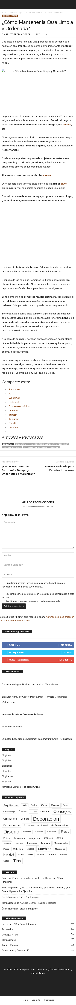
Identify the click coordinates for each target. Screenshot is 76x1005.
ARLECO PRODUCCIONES (18, 34)
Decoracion (46, 819)
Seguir (68, 652)
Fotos (6, 838)
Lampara (19, 843)
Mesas (6, 849)
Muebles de (60, 849)
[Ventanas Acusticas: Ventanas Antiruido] (38, 708)
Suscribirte (65, 659)
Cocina (34, 811)
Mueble (30, 849)
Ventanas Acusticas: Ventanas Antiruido (22, 714)
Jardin (60, 838)
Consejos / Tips (16, 12)
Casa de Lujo (9, 811)
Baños (34, 805)
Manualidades (61, 843)
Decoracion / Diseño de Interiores (19, 924)
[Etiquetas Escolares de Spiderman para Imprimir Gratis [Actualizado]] (38, 732)
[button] (70, 5)
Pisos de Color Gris (12, 726)
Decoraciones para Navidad (36, 825)
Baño (24, 805)
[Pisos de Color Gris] (38, 720)
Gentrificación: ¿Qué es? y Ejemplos (21, 897)
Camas (55, 805)
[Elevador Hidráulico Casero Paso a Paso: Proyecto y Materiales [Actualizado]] (38, 690)
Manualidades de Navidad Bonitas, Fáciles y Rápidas (29, 903)
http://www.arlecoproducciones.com (38, 506)
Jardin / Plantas (10, 945)
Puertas (52, 854)
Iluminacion (19, 838)
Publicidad (49, 1000)
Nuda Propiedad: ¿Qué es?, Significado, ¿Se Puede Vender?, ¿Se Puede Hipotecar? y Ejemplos (36, 889)
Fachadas (52, 831)
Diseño (11, 832)
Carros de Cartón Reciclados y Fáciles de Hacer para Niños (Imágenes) (32, 880)
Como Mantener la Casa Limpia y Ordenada (48, 444)
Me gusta (66, 645)
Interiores (48, 838)
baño (64, 183)
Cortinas (25, 819)
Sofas (6, 861)
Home (25, 1000)
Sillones (63, 855)
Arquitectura (11, 805)
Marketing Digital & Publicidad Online (21, 787)
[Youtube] (50, 979)
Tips (17, 860)
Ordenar (54, 447)
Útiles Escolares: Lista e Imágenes (20, 908)
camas (47, 175)
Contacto (36, 1000)
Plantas (41, 854)
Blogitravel (7, 781)
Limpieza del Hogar (12, 447)
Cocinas (44, 811)
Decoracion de (11, 825)
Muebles (44, 849)
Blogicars (6, 755)
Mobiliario (18, 849)
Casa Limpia (21, 444)
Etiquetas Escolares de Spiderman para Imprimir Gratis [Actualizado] (37, 739)
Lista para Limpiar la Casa (35, 447)
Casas (23, 811)
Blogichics (7, 765)
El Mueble (39, 832)
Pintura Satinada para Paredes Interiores (59, 468)
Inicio (4, 12)
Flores (65, 831)
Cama (44, 805)
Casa (65, 805)
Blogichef (6, 760)
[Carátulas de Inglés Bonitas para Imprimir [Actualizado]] (38, 678)
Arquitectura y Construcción (16, 950)
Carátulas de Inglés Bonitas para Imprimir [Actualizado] (30, 684)
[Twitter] (42, 979)
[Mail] (34, 979)
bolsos (67, 124)
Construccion (10, 819)
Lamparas (32, 843)
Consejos (62, 811)
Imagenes (34, 838)
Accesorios (7, 929)
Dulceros (27, 832)
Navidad (8, 854)
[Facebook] (26, 979)
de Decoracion (59, 825)
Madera (45, 843)
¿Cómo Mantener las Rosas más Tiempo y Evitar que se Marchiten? (18, 470)
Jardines (7, 843)
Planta (30, 855)
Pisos (21, 854)
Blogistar (6, 771)
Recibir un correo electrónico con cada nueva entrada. (33, 601)
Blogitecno (7, 776)
